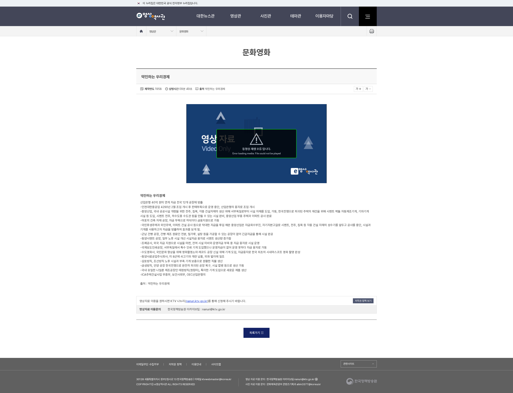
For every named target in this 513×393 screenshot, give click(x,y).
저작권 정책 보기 (363, 300)
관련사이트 (348, 363)
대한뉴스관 (206, 15)
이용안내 (196, 364)
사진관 (265, 15)
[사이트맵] (368, 16)
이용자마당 (324, 15)
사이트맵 (216, 364)
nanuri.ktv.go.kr (196, 301)
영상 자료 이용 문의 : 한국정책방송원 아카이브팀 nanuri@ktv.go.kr (279, 379)
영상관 (235, 15)
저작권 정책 (175, 364)
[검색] (350, 16)
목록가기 (254, 333)
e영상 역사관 (150, 16)
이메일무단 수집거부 (147, 364)
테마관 (295, 15)
